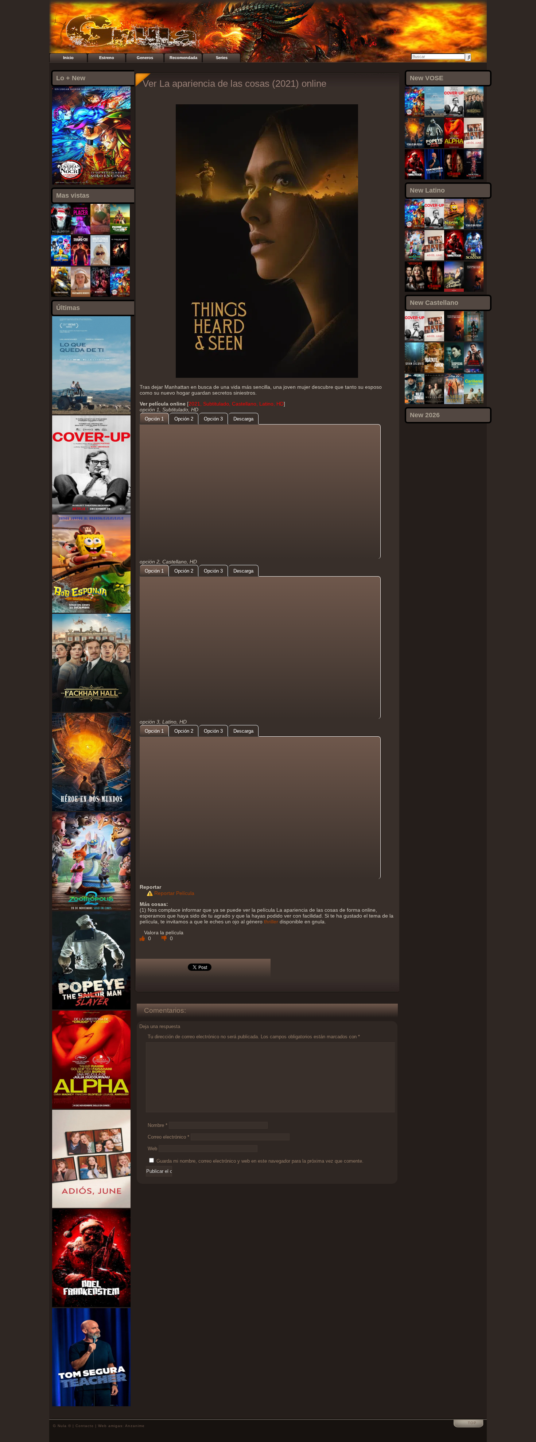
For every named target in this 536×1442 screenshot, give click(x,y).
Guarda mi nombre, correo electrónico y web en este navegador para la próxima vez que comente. (260, 1161)
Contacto (84, 1426)
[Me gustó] (143, 938)
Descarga (243, 419)
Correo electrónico (168, 1137)
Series (222, 57)
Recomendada (183, 57)
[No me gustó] (165, 938)
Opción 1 (154, 419)
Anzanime (135, 1426)
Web (152, 1148)
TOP (472, 1423)
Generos (145, 57)
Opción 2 (183, 419)
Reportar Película (174, 893)
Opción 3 (213, 419)
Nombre (157, 1125)
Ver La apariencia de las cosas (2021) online (234, 83)
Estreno (106, 57)
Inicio (68, 57)
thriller (271, 921)
